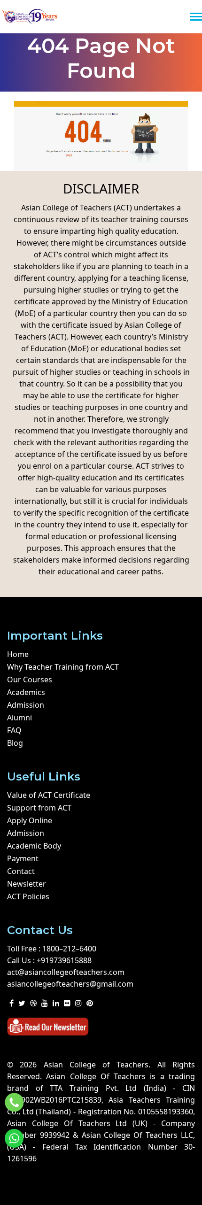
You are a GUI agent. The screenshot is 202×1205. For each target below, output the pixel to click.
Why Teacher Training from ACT (63, 667)
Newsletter (26, 884)
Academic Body (34, 846)
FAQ (14, 730)
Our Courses (29, 679)
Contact (21, 871)
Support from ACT (39, 808)
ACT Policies (28, 896)
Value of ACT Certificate (48, 795)
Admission (25, 705)
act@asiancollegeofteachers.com (65, 972)
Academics (26, 692)
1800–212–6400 (69, 948)
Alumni (19, 717)
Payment (23, 858)
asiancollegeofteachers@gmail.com (70, 984)
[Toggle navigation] (196, 18)
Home (18, 654)
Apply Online (29, 820)
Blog (15, 743)
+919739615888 (64, 960)
